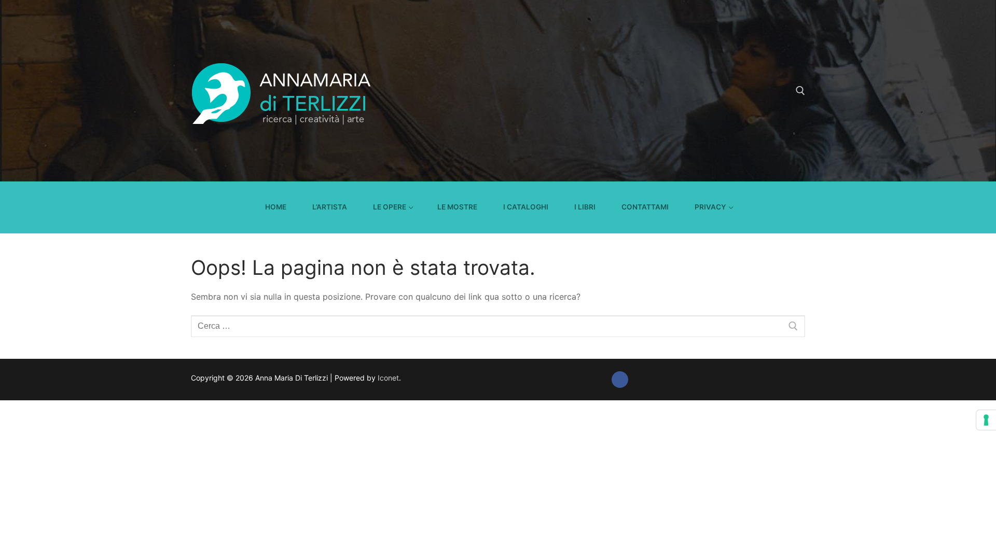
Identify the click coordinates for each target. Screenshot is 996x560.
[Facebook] (620, 379)
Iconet (387, 377)
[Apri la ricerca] (800, 90)
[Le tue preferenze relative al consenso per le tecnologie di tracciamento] (986, 420)
